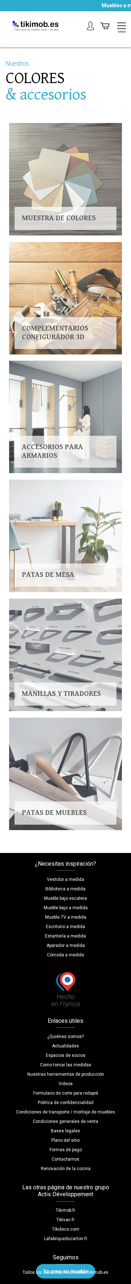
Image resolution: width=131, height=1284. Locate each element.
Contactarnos (65, 1159)
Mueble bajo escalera (65, 898)
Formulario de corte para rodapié (65, 1093)
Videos (66, 1083)
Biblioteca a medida (65, 888)
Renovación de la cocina (66, 1168)
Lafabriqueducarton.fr (65, 1238)
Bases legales (65, 1130)
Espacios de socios (66, 1055)
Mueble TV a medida (65, 917)
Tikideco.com (65, 1229)
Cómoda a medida (65, 954)
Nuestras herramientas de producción (65, 1074)
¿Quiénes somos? (65, 1036)
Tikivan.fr (65, 1219)
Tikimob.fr (65, 1210)
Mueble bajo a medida (66, 907)
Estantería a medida (65, 936)
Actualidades (65, 1046)
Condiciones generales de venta (65, 1121)
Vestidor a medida (65, 879)
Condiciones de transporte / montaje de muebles (65, 1112)
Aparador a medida (66, 945)
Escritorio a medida (65, 926)
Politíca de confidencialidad (66, 1102)
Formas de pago (65, 1149)
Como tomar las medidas (65, 1064)
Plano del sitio (65, 1140)
